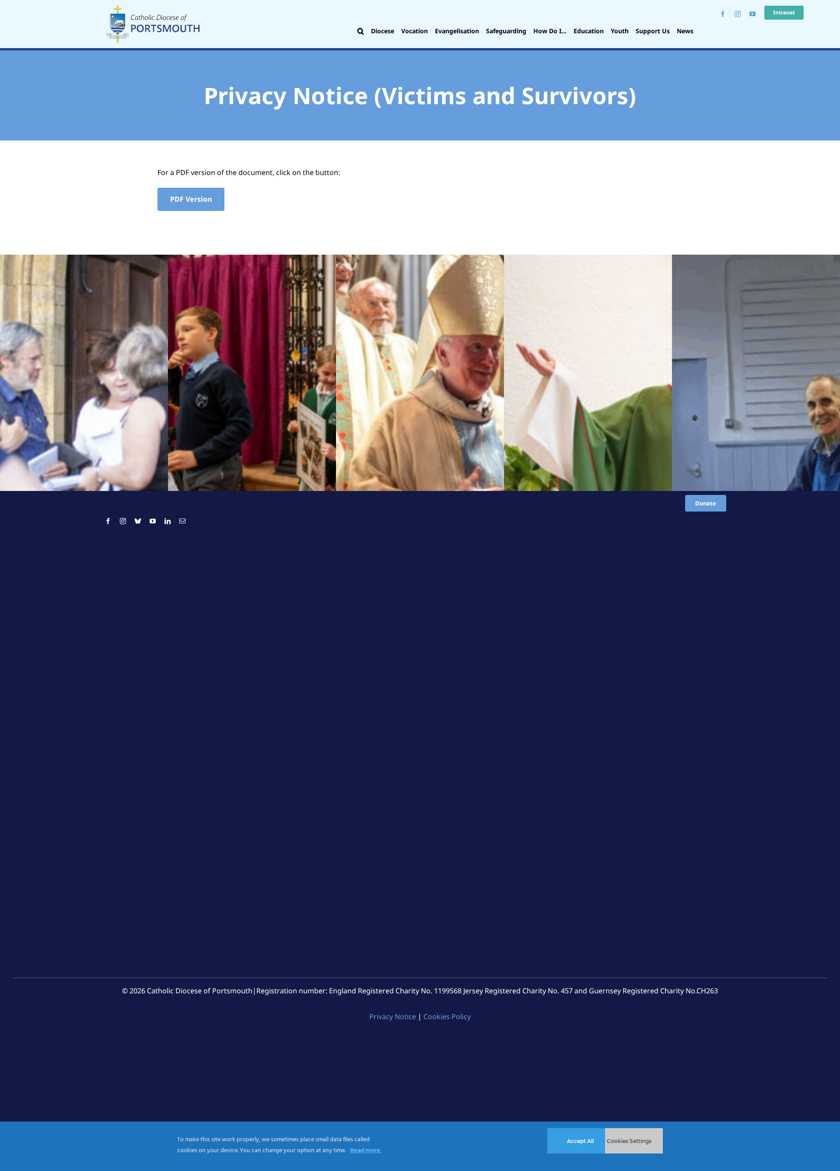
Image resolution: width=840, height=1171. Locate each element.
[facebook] (723, 14)
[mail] (182, 521)
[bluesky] (138, 521)
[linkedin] (167, 521)
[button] (360, 32)
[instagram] (738, 14)
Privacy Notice (392, 1016)
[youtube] (752, 14)
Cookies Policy (447, 1016)
